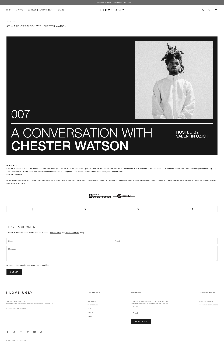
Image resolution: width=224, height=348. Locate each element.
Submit (14, 272)
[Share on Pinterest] (138, 209)
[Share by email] (191, 209)
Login (89, 308)
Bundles (32, 10)
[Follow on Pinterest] (27, 332)
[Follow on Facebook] (7, 332)
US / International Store (209, 305)
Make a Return (92, 305)
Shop (8, 10)
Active (19, 10)
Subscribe (141, 322)
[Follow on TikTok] (41, 332)
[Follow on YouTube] (34, 332)
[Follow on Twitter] (14, 332)
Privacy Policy (55, 232)
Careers (90, 316)
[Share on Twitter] (85, 209)
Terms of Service (72, 232)
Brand (61, 10)
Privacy (90, 312)
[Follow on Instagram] (21, 332)
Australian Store (206, 301)
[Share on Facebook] (32, 209)
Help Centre (91, 301)
